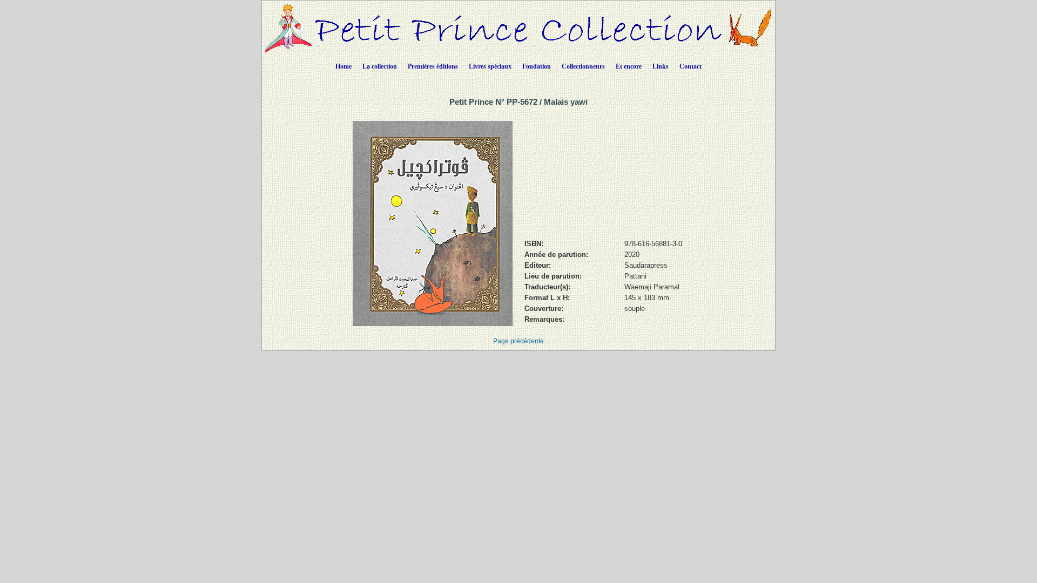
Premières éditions (433, 66)
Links (660, 66)
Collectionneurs (583, 66)
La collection (379, 66)
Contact (690, 66)
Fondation (536, 66)
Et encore (629, 66)
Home (343, 66)
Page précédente (518, 341)
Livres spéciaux (490, 66)
